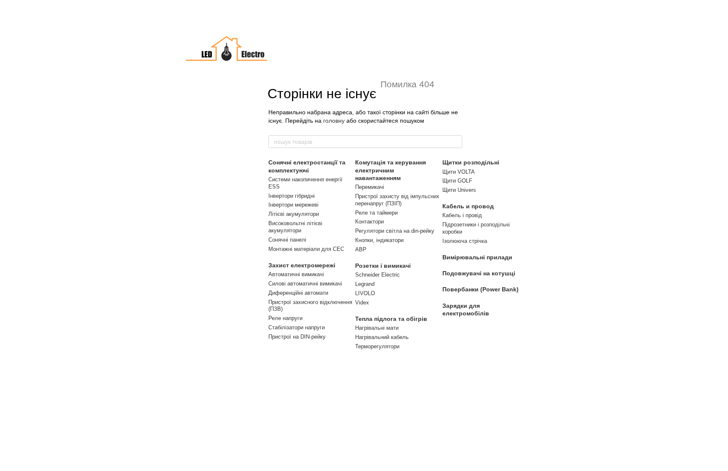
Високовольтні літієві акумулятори (295, 227)
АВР (361, 249)
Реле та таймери (376, 213)
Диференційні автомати (298, 293)
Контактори (369, 221)
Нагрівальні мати (377, 328)
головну (334, 120)
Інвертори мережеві (293, 205)
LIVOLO (365, 293)
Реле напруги (285, 318)
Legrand (365, 284)
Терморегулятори (377, 346)
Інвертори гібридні (291, 196)
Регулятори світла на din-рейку (394, 231)
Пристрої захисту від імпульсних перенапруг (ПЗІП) (397, 200)
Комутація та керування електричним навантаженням (390, 170)
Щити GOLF (457, 181)
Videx (362, 302)
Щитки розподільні (470, 162)
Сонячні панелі (287, 240)
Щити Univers (459, 190)
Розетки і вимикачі (383, 265)
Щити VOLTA (458, 172)
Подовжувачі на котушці (478, 273)
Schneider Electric (377, 275)
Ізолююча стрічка (464, 241)
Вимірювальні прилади (477, 257)
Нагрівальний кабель (382, 337)
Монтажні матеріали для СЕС (306, 249)
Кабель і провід (462, 215)
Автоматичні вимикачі (296, 274)
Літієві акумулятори (293, 214)
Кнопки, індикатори (379, 240)
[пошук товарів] (455, 141)
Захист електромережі (301, 265)
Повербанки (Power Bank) (480, 289)
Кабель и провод (468, 206)
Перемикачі (369, 187)
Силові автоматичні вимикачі (305, 283)
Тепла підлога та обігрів (391, 318)
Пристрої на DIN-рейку (297, 337)
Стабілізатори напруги (296, 327)
